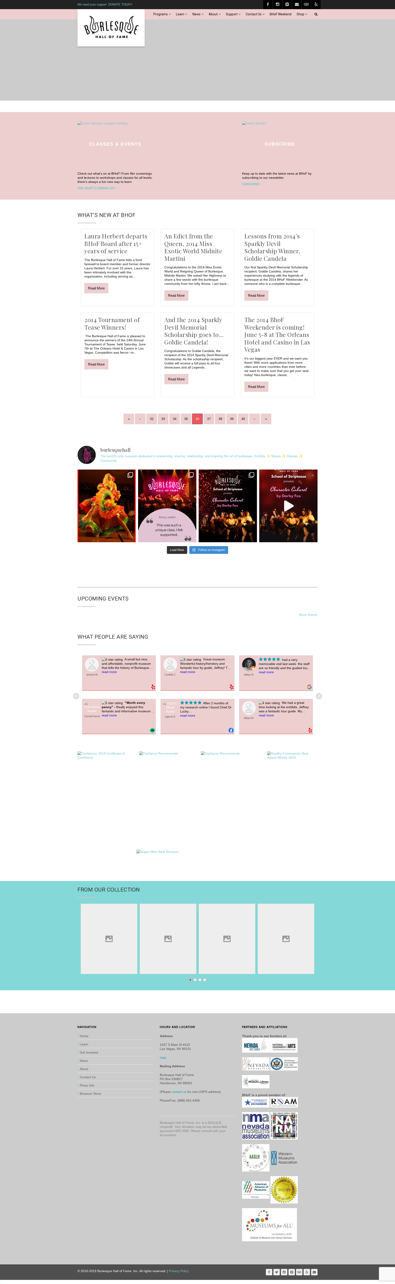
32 (152, 419)
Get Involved (89, 1052)
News (196, 14)
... (1, 1282)
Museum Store (90, 1093)
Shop (300, 14)
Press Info (87, 1085)
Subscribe (250, 184)
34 (174, 419)
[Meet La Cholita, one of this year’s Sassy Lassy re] (106, 506)
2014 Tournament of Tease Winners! (112, 323)
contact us (179, 1092)
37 (209, 419)
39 (232, 419)
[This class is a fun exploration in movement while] (167, 506)
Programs (160, 14)
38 (220, 419)
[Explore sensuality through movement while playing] (288, 506)
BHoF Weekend (280, 14)
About (213, 14)
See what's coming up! (96, 188)
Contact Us (254, 14)
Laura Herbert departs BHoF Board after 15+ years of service (115, 243)
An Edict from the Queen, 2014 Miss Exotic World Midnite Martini (193, 247)
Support (232, 14)
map (163, 1057)
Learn (180, 14)
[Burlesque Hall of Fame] (111, 28)
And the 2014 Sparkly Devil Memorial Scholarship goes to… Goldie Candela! (194, 331)
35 (186, 419)
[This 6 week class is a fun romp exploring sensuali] (228, 506)
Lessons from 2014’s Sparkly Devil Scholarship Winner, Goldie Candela (272, 247)
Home (84, 1036)
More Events (308, 615)
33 (163, 419)
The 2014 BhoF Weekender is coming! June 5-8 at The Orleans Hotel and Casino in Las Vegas (277, 334)
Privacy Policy (179, 1271)
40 (243, 419)
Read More (96, 288)
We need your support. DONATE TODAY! (104, 4)
